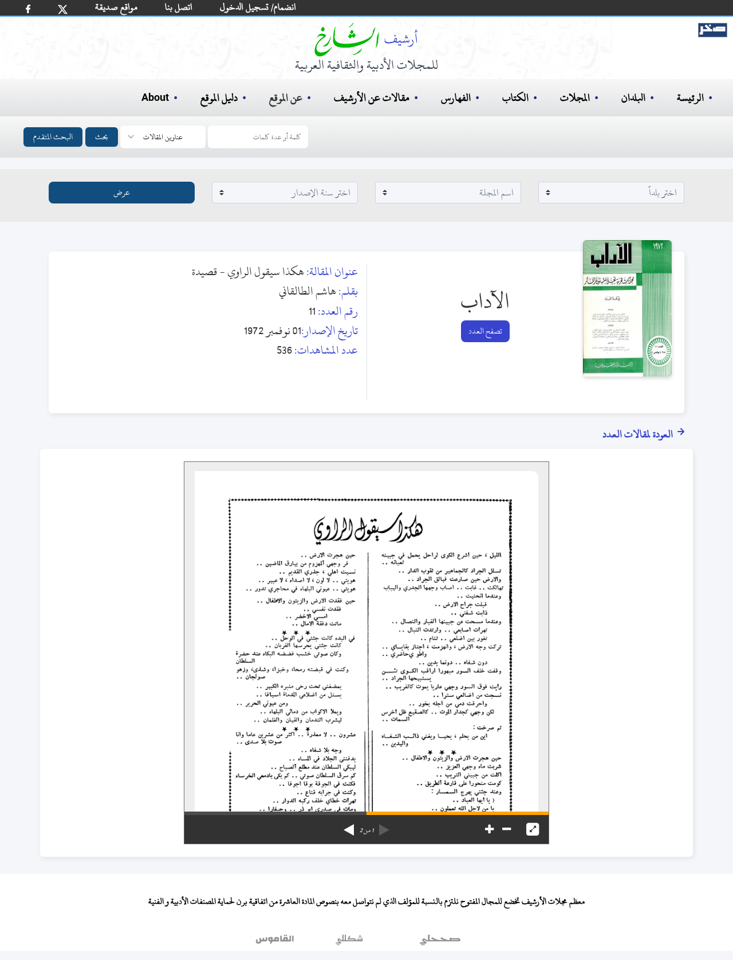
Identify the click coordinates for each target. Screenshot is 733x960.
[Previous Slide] (384, 826)
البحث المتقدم (53, 136)
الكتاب (515, 97)
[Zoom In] (489, 829)
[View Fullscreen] (532, 829)
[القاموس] (276, 942)
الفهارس (456, 97)
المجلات (575, 97)
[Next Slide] (349, 826)
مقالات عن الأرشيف (371, 97)
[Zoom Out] (506, 829)
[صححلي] (440, 942)
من (366, 830)
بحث (101, 136)
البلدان (633, 97)
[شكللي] (349, 942)
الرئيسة (690, 97)
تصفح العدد (485, 331)
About (155, 98)
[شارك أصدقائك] (28, 9)
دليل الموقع (219, 97)
